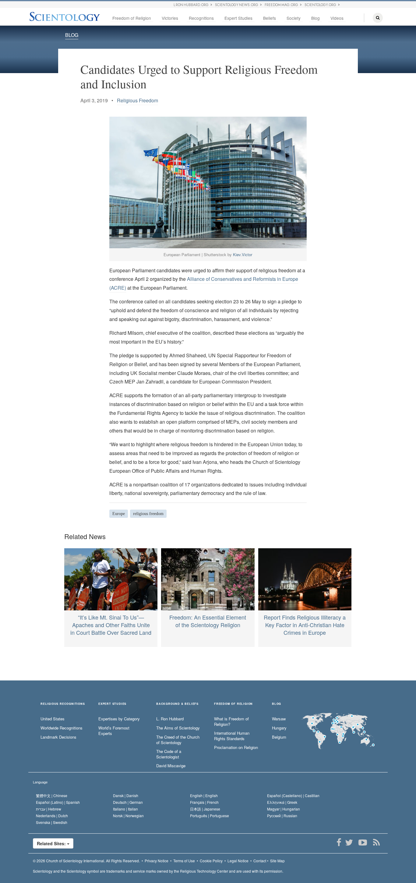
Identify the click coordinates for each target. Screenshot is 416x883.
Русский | (282, 815)
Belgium (279, 737)
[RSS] (376, 842)
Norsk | (128, 815)
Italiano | (125, 808)
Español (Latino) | (58, 802)
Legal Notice (238, 860)
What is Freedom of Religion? (231, 721)
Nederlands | (52, 815)
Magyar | (283, 808)
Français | (204, 802)
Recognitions (201, 18)
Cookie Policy (211, 860)
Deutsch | (128, 802)
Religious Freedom (137, 100)
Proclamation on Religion (236, 747)
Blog (315, 18)
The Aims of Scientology (178, 728)
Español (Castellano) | (293, 795)
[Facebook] (338, 842)
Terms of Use (184, 860)
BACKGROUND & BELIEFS (177, 704)
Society (294, 18)
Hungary (279, 728)
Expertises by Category (119, 719)
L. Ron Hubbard (170, 719)
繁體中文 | (51, 795)
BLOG (71, 34)
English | (204, 795)
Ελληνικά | (282, 802)
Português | (209, 815)
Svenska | (51, 822)
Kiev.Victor (242, 254)
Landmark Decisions (58, 737)
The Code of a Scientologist (168, 754)
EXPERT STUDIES (112, 704)
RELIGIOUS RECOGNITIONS (63, 704)
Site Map (277, 860)
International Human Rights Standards (231, 736)
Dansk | (125, 795)
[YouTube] (362, 842)
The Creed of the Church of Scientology (177, 740)
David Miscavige (170, 765)
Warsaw (279, 719)
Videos (337, 18)
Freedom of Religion (131, 18)
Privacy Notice (156, 860)
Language (40, 781)
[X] (349, 842)
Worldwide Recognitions (62, 728)
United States (53, 719)
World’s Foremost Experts (113, 730)
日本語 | (205, 808)
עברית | (48, 808)
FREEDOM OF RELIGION (233, 704)
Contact (259, 860)
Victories (170, 18)
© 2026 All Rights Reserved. (86, 860)
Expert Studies (238, 18)
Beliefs (269, 18)
